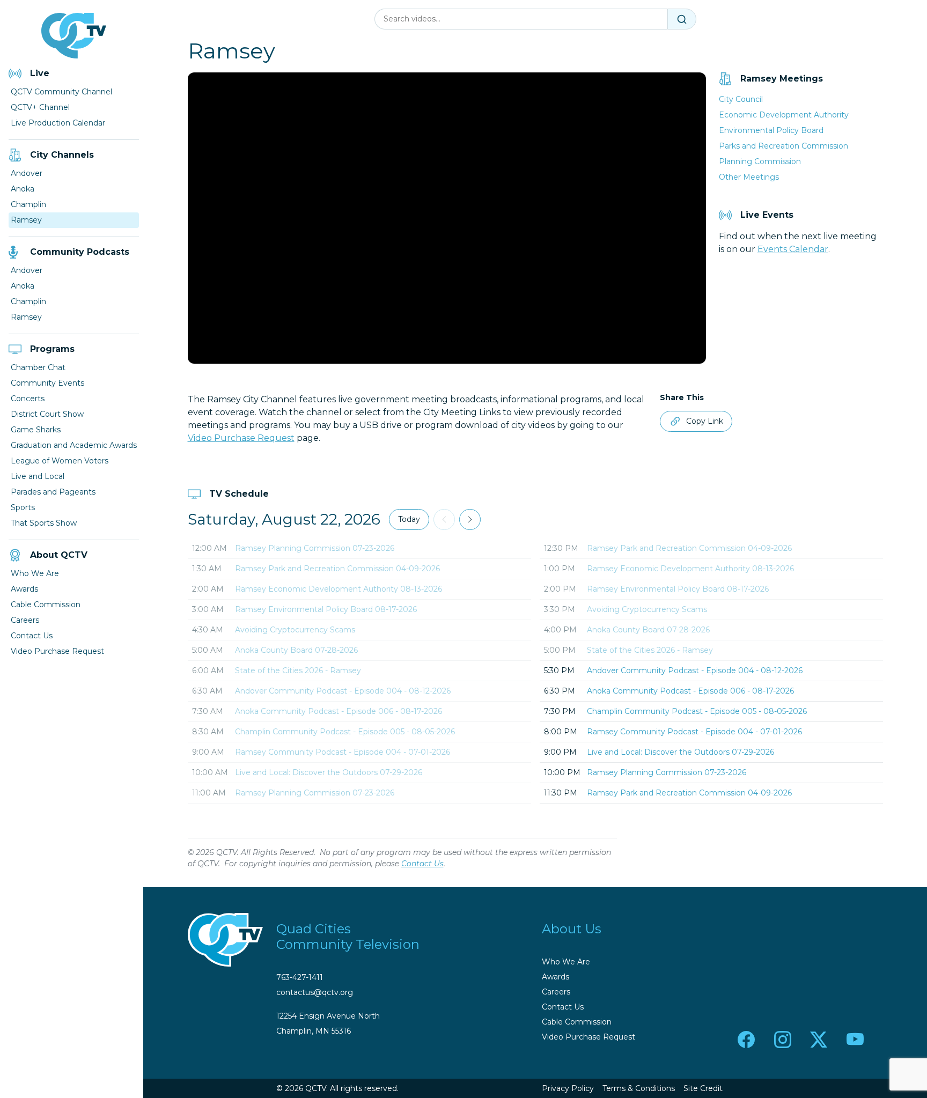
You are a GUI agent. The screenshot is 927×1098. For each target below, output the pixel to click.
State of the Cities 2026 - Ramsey (298, 670)
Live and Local (37, 476)
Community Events (47, 383)
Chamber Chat (38, 367)
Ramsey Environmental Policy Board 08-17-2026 (326, 609)
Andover (26, 173)
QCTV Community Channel (61, 92)
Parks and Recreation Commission (783, 146)
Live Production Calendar (58, 123)
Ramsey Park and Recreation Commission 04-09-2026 (337, 568)
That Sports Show (44, 523)
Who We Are (35, 573)
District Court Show (47, 414)
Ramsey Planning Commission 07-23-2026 (314, 548)
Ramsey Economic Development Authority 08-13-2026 (338, 589)
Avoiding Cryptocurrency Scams (295, 630)
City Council (741, 99)
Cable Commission (45, 604)
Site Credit (703, 1088)
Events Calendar (792, 249)
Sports (23, 507)
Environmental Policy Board (771, 130)
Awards (24, 589)
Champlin (28, 204)
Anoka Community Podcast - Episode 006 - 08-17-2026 (338, 711)
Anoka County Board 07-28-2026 (296, 650)
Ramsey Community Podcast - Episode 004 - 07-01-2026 (342, 752)
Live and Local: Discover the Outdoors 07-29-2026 (328, 772)
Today (409, 519)
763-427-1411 (299, 977)
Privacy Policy (568, 1088)
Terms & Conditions (638, 1088)
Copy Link (704, 421)
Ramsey (26, 220)
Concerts (28, 398)
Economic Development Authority (784, 115)
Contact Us (32, 635)
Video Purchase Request (57, 651)
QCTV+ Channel (40, 107)
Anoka (22, 189)
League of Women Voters (59, 461)
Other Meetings (749, 177)
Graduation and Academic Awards (74, 445)
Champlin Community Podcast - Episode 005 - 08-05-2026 (345, 731)
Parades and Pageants (53, 492)
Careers (25, 620)
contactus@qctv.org (314, 992)
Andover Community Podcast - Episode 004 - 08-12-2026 (343, 691)
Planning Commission (760, 161)
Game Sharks (36, 429)
